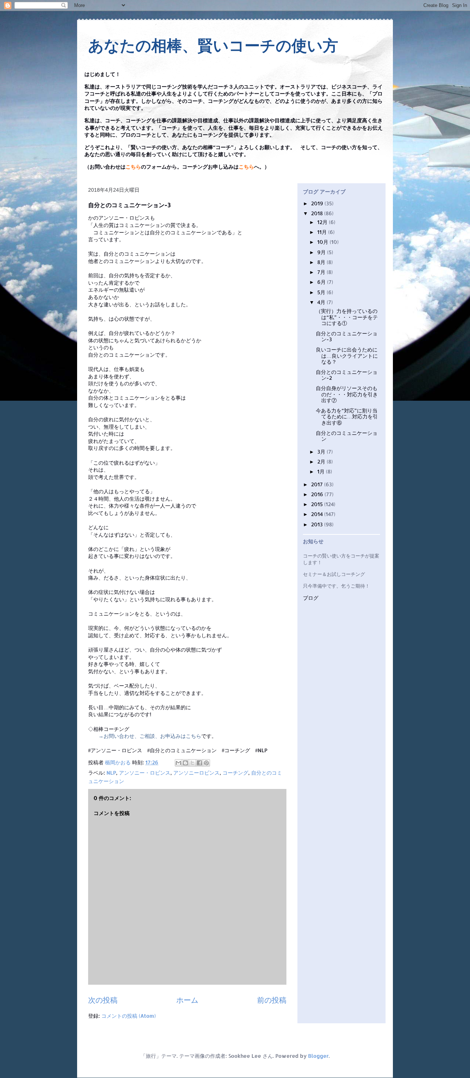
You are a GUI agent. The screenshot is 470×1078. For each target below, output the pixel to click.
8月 (322, 262)
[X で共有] (192, 763)
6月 (322, 282)
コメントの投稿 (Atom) (128, 1016)
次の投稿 (103, 1000)
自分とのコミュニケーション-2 (346, 375)
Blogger (318, 1056)
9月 (322, 252)
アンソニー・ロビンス (144, 772)
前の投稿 (271, 1000)
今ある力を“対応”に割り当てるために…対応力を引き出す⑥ (347, 416)
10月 (323, 242)
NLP (111, 772)
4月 (322, 302)
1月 (321, 471)
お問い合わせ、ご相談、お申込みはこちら (152, 736)
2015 (317, 504)
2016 (318, 494)
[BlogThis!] (185, 763)
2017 (317, 484)
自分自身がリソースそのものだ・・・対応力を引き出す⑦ (347, 394)
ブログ (310, 598)
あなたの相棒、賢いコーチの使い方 (213, 45)
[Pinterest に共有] (206, 763)
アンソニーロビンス (196, 772)
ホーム (187, 1000)
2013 (317, 524)
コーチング (235, 772)
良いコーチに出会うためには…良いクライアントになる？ (347, 355)
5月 (322, 292)
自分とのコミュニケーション (346, 436)
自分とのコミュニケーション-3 (346, 336)
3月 (322, 451)
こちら (133, 167)
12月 (323, 222)
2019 (318, 203)
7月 (322, 272)
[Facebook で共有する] (199, 763)
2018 (317, 213)
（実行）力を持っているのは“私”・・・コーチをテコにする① (347, 317)
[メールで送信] (178, 763)
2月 (322, 461)
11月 (322, 232)
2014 (317, 514)
